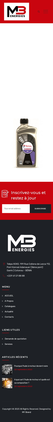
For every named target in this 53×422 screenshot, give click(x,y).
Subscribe (40, 209)
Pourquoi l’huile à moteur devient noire (31, 366)
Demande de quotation (15, 339)
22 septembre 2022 (23, 369)
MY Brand (26, 412)
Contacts (9, 317)
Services (9, 344)
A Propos (9, 301)
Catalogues (10, 306)
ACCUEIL (9, 295)
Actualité (9, 311)
